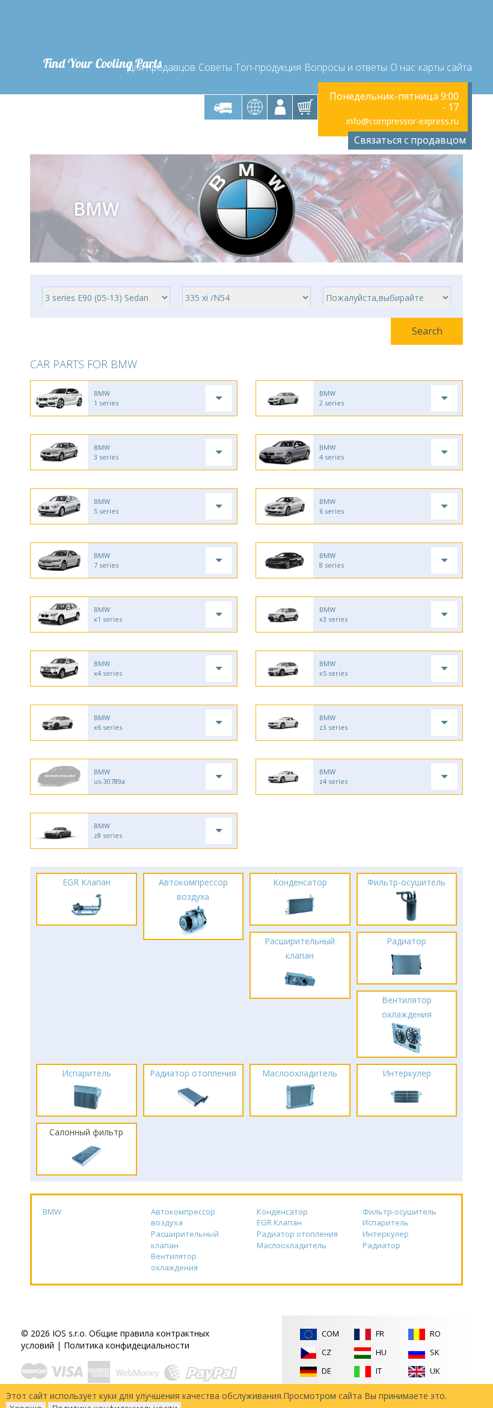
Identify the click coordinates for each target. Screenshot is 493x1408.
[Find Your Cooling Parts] (102, 27)
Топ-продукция (268, 67)
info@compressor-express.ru (402, 121)
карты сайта (445, 67)
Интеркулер (386, 1233)
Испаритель (386, 1222)
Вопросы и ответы (345, 67)
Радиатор (381, 1245)
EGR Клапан (279, 1222)
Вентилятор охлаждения (174, 1262)
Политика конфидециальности (126, 1345)
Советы (215, 67)
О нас (402, 67)
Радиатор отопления (297, 1233)
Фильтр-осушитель (399, 1211)
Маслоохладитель (291, 1245)
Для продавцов (161, 67)
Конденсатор (282, 1211)
